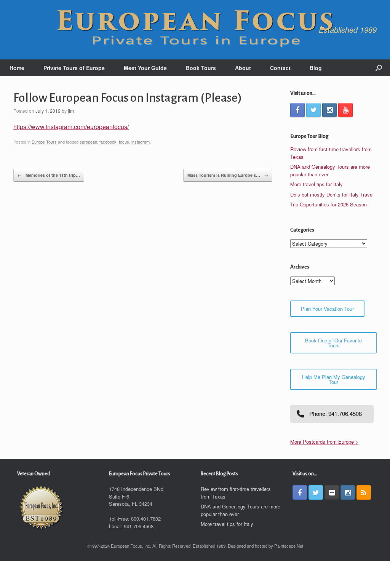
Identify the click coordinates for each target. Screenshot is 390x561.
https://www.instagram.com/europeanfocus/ (71, 126)
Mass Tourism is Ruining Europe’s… (227, 175)
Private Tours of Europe (74, 68)
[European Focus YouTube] (345, 110)
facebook (108, 142)
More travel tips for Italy (316, 184)
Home (17, 68)
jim (71, 110)
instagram (140, 142)
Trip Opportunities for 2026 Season (328, 204)
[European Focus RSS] (363, 492)
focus (124, 142)
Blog (316, 68)
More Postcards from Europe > (324, 441)
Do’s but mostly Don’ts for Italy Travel (332, 194)
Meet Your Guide (145, 68)
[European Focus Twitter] (313, 110)
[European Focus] (195, 30)
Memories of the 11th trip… (49, 175)
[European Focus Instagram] (329, 110)
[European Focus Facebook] (297, 110)
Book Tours (201, 68)
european (88, 142)
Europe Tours (44, 142)
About (243, 68)
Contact (280, 68)
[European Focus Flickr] (331, 492)
